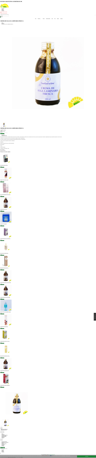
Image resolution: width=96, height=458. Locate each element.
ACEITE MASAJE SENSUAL (4, 326)
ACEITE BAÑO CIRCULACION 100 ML (5, 282)
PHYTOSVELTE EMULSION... (4, 253)
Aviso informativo (4, 435)
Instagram (3, 10)
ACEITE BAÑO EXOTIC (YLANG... (5, 341)
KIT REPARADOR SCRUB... (4, 165)
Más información (63, 455)
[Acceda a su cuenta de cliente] (0, 17)
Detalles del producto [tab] (4, 135)
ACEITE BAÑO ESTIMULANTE (4, 370)
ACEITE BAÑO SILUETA (3, 209)
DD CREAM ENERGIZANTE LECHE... (5, 194)
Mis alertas (3, 445)
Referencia (1, 150)
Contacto (1, 428)
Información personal (4, 441)
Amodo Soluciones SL (52, 454)
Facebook (3, 8)
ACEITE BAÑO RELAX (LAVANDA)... (5, 238)
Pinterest (3, 451)
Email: (4, 429)
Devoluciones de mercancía (5, 442)
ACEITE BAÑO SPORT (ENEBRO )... (5, 385)
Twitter (2, 9)
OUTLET (3, 149)
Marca (1, 149)
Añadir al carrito (2, 133)
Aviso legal (3, 434)
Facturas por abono (4, 443)
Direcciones (3, 444)
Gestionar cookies (68, 455)
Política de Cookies (4, 436)
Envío (2, 433)
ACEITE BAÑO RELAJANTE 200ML (5, 297)
